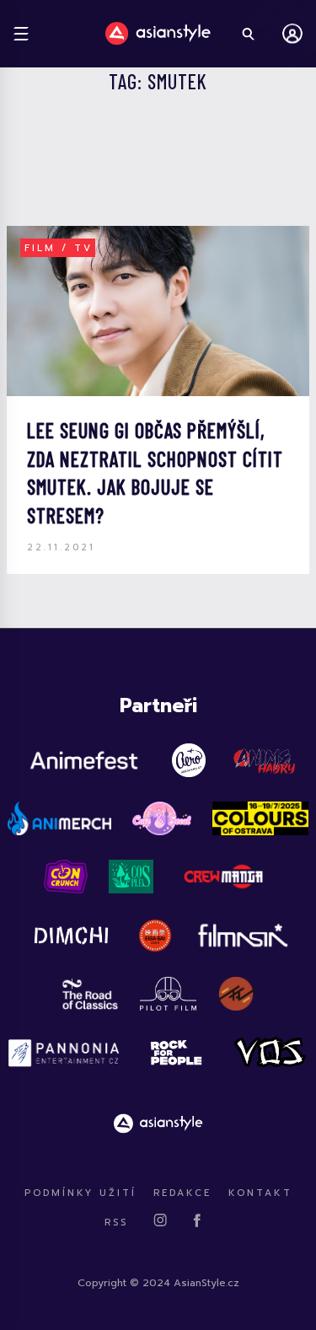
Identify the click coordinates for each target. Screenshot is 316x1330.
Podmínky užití (80, 1193)
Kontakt (260, 1193)
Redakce (182, 1193)
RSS (116, 1222)
